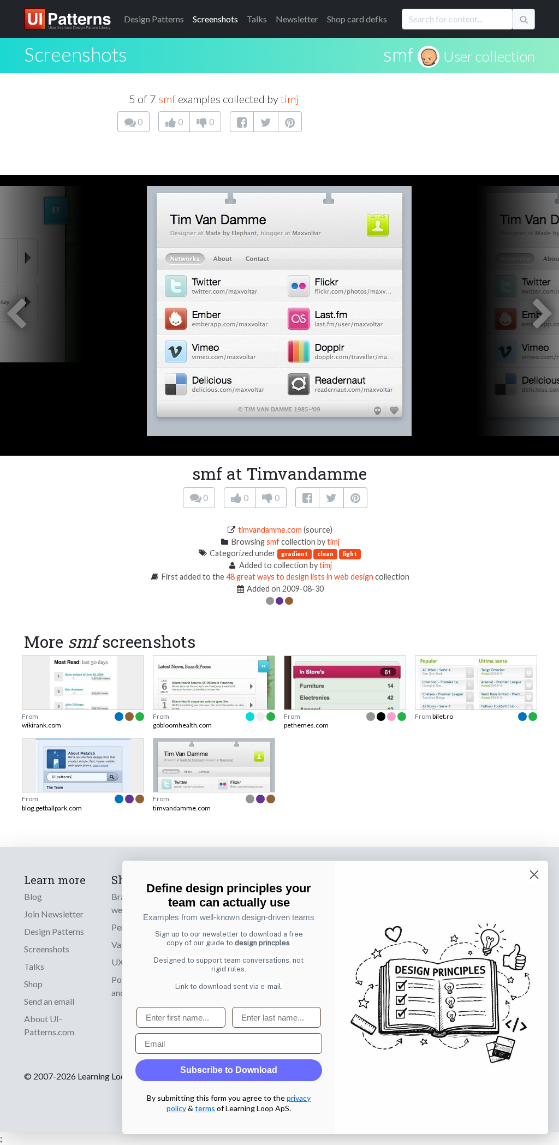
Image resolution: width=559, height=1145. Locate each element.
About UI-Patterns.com (49, 1025)
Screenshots (215, 19)
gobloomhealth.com (182, 725)
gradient (294, 553)
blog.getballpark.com (52, 808)
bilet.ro (442, 716)
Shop (33, 984)
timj (290, 98)
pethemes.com (306, 725)
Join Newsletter (54, 914)
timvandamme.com (270, 529)
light (350, 553)
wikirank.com (41, 725)
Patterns (154, 19)
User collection (489, 56)
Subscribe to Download (228, 1070)
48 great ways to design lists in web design (299, 576)
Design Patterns (54, 931)
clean (325, 553)
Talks (257, 19)
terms (205, 1108)
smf (398, 54)
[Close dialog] (534, 874)
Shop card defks (357, 19)
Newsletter (297, 19)
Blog (33, 896)
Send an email (49, 1001)
